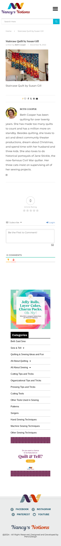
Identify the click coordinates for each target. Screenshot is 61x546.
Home (8, 31)
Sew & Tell (16, 348)
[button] (55, 8)
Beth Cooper (20, 45)
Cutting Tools (17, 393)
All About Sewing (19, 367)
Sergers (15, 413)
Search (56, 21)
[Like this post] (25, 98)
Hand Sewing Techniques (24, 419)
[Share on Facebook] (28, 98)
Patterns (15, 406)
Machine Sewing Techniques (25, 426)
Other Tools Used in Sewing (25, 400)
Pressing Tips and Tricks (23, 387)
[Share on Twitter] (31, 98)
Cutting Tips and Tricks (22, 374)
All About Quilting (19, 361)
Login (52, 222)
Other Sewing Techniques (24, 432)
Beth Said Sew (18, 341)
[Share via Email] (37, 98)
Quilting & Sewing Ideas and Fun (27, 354)
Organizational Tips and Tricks (26, 380)
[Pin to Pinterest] (34, 98)
